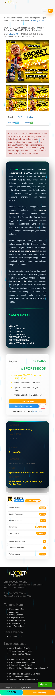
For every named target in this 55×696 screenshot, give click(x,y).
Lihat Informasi (27, 401)
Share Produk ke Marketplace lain (24, 679)
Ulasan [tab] (28, 122)
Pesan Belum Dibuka (27, 541)
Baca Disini (37, 411)
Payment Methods (17, 620)
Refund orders (27, 554)
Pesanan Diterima (27, 520)
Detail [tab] (10, 117)
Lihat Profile (19, 500)
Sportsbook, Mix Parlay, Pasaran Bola (26, 472)
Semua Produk (27, 508)
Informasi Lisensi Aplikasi (20, 665)
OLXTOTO (13, 33)
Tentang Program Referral (20, 650)
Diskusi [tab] (13, 122)
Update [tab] (30, 117)
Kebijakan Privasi (16, 617)
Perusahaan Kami (17, 609)
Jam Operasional (16, 626)
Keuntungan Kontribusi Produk (22, 662)
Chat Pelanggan (34, 500)
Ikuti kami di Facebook (19, 676)
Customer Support (17, 623)
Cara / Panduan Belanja (19, 648)
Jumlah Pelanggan (27, 514)
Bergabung (27, 527)
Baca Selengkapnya (23, 406)
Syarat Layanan (16, 614)
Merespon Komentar (27, 547)
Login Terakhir (27, 533)
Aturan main (14, 611)
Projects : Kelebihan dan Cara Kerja (24, 673)
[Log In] (50, 11)
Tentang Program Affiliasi (20, 653)
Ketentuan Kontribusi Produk (21, 659)
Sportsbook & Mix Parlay (20, 429)
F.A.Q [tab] (20, 117)
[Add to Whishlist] (43, 406)
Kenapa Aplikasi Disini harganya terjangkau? (28, 668)
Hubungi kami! (37, 20)
